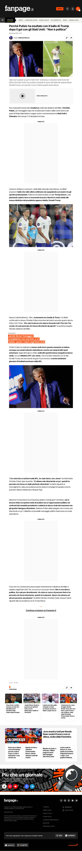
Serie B (65, 20)
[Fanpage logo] (17, 9)
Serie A (21, 20)
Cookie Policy (47, 816)
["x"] (21, 786)
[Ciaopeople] (73, 845)
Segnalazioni (47, 810)
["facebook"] (26, 786)
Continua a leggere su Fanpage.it (41, 610)
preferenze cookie (49, 826)
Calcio (10, 20)
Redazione (46, 823)
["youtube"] (15, 786)
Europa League (44, 20)
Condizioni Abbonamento (51, 820)
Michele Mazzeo (24, 38)
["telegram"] (32, 786)
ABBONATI (59, 8)
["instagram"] (10, 786)
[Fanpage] (11, 800)
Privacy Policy (47, 813)
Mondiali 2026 (73, 20)
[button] (71, 38)
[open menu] (2, 20)
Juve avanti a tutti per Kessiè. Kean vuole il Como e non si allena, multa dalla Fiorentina (57, 734)
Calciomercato (56, 20)
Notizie (16, 682)
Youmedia (46, 807)
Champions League (31, 20)
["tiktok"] (4, 786)
